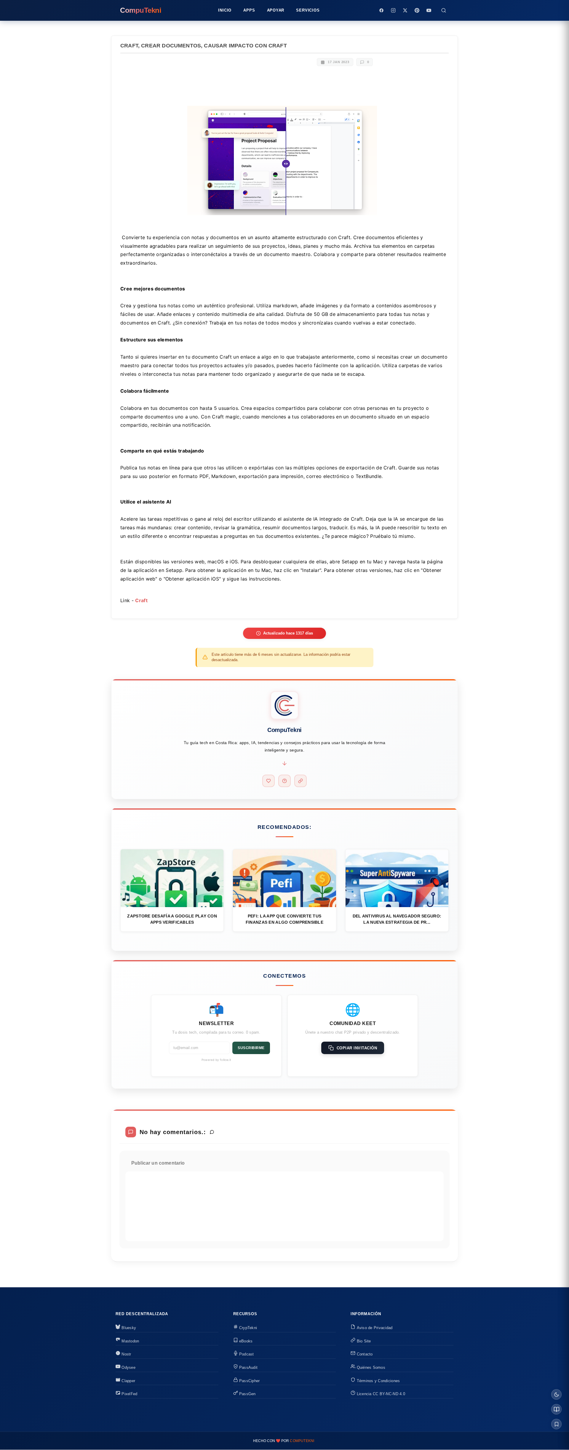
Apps (249, 10)
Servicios (307, 10)
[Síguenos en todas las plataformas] (300, 781)
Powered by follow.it (216, 1059)
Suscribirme (251, 1048)
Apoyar (275, 10)
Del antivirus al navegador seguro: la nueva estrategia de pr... (397, 919)
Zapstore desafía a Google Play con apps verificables (172, 919)
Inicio (224, 10)
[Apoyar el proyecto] (268, 781)
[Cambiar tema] (556, 1394)
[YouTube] (429, 10)
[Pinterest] (417, 10)
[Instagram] (393, 10)
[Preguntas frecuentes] (284, 781)
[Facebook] (381, 10)
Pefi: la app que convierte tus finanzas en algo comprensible (284, 919)
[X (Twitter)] (405, 10)
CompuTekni (302, 1441)
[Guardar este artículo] (556, 1424)
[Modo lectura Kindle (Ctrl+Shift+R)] (556, 1409)
